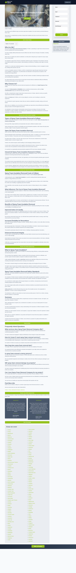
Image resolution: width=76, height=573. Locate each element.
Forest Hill (10, 519)
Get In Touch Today (27, 39)
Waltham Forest (31, 503)
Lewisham (30, 442)
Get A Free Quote (27, 422)
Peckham (10, 503)
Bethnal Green (11, 536)
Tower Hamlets (31, 429)
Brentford (10, 460)
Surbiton (9, 510)
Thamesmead (31, 524)
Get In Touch (61, 41)
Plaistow (30, 481)
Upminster (30, 541)
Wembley (10, 512)
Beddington (10, 532)
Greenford (10, 518)
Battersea (23, 389)
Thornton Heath (11, 514)
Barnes (18, 389)
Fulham (6, 389)
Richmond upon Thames (13, 462)
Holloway (10, 516)
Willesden (10, 485)
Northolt (30, 443)
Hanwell (9, 501)
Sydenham (10, 527)
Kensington (10, 440)
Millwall (29, 434)
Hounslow (10, 507)
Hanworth (30, 431)
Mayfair (9, 451)
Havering (30, 539)
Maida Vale (10, 456)
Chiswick (9, 444)
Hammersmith (10, 438)
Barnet (29, 499)
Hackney (30, 436)
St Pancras (10, 496)
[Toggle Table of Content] (16, 44)
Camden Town (11, 489)
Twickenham (10, 483)
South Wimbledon (11, 453)
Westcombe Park (31, 472)
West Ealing (10, 498)
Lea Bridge (30, 467)
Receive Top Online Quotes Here (27, 246)
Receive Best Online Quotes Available (27, 115)
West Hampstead (11, 492)
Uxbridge (30, 506)
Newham (30, 490)
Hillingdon (30, 474)
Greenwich (30, 447)
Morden (9, 474)
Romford (30, 535)
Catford (29, 438)
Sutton (9, 539)
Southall (9, 528)
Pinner (29, 487)
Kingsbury (10, 538)
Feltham (30, 449)
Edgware (30, 479)
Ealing (9, 505)
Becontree (30, 530)
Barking (30, 510)
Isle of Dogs (30, 440)
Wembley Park (11, 521)
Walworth (10, 487)
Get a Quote (27, 18)
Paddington (10, 449)
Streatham (10, 471)
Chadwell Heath (31, 532)
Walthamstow (31, 501)
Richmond (10, 455)
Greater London (31, 478)
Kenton (29, 454)
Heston (9, 525)
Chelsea (9, 442)
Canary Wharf (31, 445)
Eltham (29, 494)
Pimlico (9, 446)
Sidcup (29, 515)
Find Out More (27, 323)
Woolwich (30, 497)
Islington (9, 509)
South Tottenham (31, 469)
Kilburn (9, 473)
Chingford (30, 523)
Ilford (29, 514)
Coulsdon (30, 483)
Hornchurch (30, 537)
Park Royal (10, 476)
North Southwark (11, 482)
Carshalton (10, 530)
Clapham (9, 447)
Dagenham (30, 533)
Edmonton (30, 505)
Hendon (9, 534)
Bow (29, 451)
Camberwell (10, 478)
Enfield (29, 521)
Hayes (29, 465)
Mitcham (9, 480)
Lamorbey (30, 519)
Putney (9, 389)
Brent (9, 523)
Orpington (30, 526)
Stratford (30, 476)
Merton (9, 458)
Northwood (30, 508)
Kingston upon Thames (12, 500)
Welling (29, 517)
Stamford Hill (31, 456)
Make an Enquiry (38, 546)
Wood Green (31, 470)
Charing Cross (11, 467)
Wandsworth (14, 389)
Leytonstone (30, 492)
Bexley (29, 528)
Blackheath (30, 460)
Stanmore (30, 485)
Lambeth (9, 465)
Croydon (30, 433)
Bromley (30, 458)
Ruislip (29, 496)
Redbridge (30, 512)
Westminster (10, 464)
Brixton (9, 469)
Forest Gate (30, 488)
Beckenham (30, 461)
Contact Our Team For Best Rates (27, 169)
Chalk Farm (10, 494)
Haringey (30, 463)
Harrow (29, 452)
